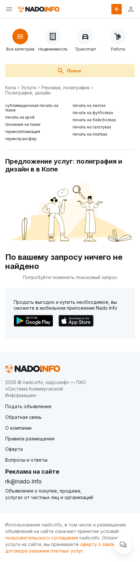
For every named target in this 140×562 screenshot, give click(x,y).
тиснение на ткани (22, 124)
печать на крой (20, 117)
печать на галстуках (92, 127)
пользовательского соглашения (41, 537)
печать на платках (90, 134)
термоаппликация (22, 131)
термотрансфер (21, 138)
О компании (18, 428)
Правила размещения (29, 438)
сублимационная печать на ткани (31, 107)
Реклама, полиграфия (65, 87)
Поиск (74, 70)
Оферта (14, 449)
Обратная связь (23, 417)
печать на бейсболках (94, 119)
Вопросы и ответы (26, 460)
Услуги (28, 87)
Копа (10, 87)
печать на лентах (89, 105)
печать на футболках (93, 112)
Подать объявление (28, 406)
